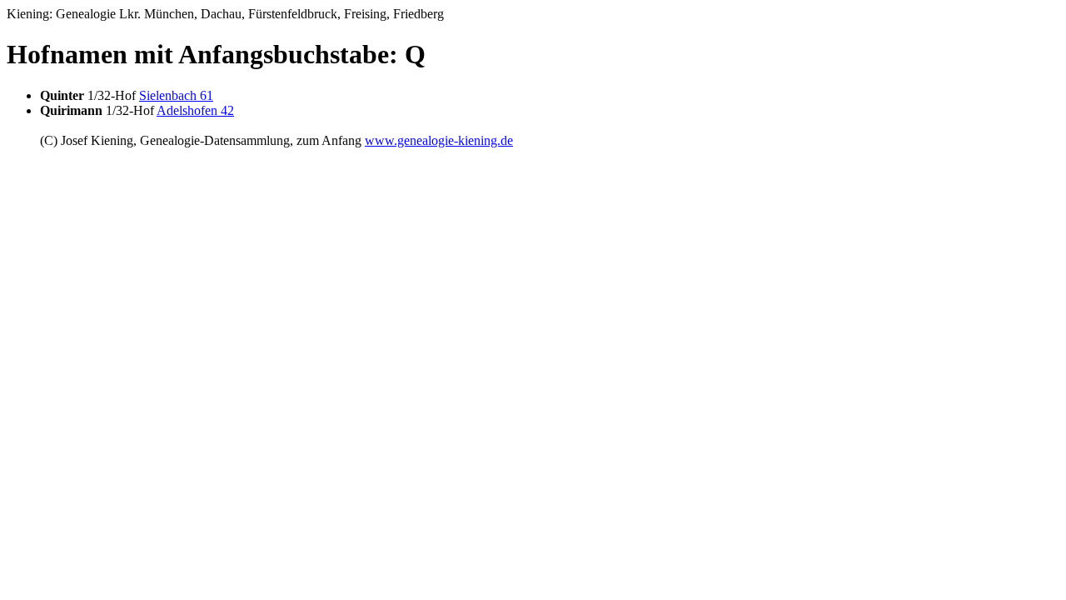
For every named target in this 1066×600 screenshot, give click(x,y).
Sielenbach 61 (176, 95)
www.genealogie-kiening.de (439, 140)
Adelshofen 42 (195, 110)
